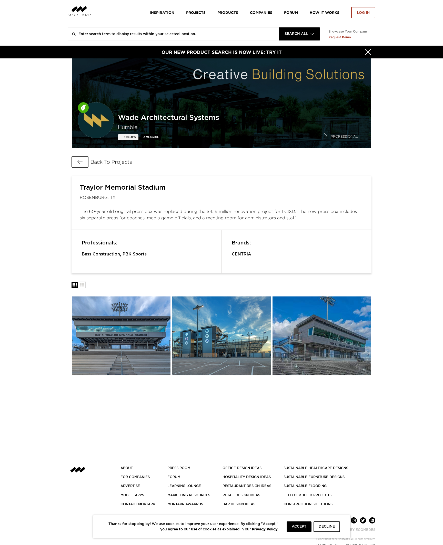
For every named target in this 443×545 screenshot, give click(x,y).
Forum (291, 12)
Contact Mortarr (137, 504)
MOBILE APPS (132, 495)
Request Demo (339, 37)
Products (227, 12)
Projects (196, 12)
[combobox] (299, 33)
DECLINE (327, 526)
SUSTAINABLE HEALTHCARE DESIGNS (316, 468)
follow (129, 137)
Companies (261, 12)
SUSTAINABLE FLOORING (305, 486)
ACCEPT (299, 526)
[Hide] (368, 52)
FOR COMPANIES (135, 477)
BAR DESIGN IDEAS (239, 504)
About (126, 468)
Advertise (130, 486)
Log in (363, 13)
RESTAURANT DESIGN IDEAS (247, 486)
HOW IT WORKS (324, 12)
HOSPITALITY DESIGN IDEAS (247, 477)
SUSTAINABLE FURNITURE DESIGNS (314, 477)
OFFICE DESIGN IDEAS (242, 468)
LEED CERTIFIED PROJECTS (307, 495)
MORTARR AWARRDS (185, 504)
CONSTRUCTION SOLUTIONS (308, 504)
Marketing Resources (188, 495)
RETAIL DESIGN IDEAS (241, 495)
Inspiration (162, 12)
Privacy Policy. (265, 529)
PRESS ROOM (178, 468)
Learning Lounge (184, 486)
